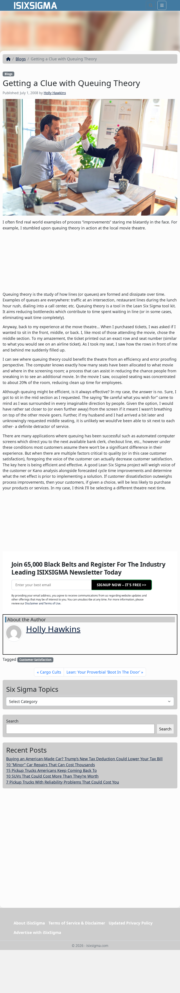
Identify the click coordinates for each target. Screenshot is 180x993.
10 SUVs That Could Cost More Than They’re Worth (52, 776)
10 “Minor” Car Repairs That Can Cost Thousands (50, 764)
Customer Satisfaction (35, 660)
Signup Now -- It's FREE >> (121, 584)
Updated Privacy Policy (131, 923)
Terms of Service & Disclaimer (77, 923)
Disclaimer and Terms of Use (42, 603)
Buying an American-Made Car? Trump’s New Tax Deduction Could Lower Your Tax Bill (84, 758)
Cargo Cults (50, 672)
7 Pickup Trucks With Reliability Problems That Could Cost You (62, 782)
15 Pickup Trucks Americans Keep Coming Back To (51, 770)
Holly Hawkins (55, 93)
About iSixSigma (29, 923)
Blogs (21, 58)
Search (12, 721)
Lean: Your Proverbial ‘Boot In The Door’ (103, 672)
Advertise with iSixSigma (37, 932)
